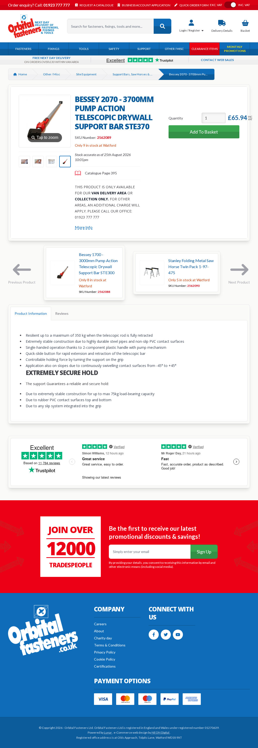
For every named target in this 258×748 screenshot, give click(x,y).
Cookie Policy (104, 659)
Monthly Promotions (235, 49)
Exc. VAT (216, 5)
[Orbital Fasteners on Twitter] (166, 635)
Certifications (105, 666)
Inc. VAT (244, 5)
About (99, 631)
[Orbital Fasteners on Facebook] (154, 635)
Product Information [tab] (31, 313)
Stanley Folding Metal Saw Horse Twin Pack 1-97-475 (191, 266)
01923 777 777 (56, 5)
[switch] (230, 5)
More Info (83, 227)
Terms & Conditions (109, 645)
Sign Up (204, 551)
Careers (100, 624)
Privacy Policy (104, 652)
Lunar (108, 732)
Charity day (103, 638)
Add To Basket (204, 132)
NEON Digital (161, 732)
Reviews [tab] (62, 313)
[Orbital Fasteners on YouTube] (178, 635)
